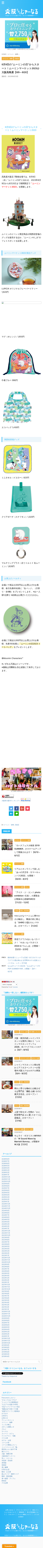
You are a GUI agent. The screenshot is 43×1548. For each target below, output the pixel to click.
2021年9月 (5, 1291)
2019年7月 (5, 1350)
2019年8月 (5, 1347)
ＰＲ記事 (5, 1483)
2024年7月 (5, 1215)
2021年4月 (5, 1302)
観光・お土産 (6, 1472)
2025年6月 (5, 1190)
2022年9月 (5, 1264)
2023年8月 (5, 1240)
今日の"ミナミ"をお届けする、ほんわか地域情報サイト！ (21, 1535)
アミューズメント (8, 1420)
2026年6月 (5, 1163)
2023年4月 (5, 1249)
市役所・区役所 (7, 1460)
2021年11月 (6, 1287)
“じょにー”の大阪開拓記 (10, 1402)
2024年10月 (6, 1208)
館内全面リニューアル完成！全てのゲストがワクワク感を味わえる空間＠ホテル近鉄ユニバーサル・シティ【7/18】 (24, 960)
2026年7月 (5, 1161)
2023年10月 (6, 1235)
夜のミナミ (5, 1451)
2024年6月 (5, 1217)
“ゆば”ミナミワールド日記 (11, 1407)
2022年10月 (6, 1262)
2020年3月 (5, 1332)
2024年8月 (5, 1213)
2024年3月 (5, 1224)
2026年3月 (5, 1170)
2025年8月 (5, 1186)
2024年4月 (5, 1222)
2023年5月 (5, 1246)
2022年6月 (5, 1271)
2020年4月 (5, 1329)
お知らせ (5, 1418)
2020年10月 (6, 1316)
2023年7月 (5, 1242)
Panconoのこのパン (9, 1398)
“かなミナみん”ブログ (9, 1400)
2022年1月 (5, 1282)
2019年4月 (5, 1356)
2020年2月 (5, 1334)
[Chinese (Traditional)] (5, 982)
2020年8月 (5, 1320)
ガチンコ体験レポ (8, 1427)
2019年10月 (6, 1343)
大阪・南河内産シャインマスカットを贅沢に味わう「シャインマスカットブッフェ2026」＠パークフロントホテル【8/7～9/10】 (27, 1044)
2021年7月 (5, 1296)
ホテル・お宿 (6, 1440)
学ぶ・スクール (7, 1458)
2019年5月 (5, 1354)
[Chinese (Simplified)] (3, 982)
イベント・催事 (9, 825)
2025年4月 (5, 1195)
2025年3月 (5, 1197)
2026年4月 (5, 1168)
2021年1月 (5, 1309)
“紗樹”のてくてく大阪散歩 (11, 1411)
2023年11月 (6, 1233)
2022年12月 (6, 1258)
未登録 (4, 1463)
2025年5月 (5, 1192)
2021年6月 (5, 1298)
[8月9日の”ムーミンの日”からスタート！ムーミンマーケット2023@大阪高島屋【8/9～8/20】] (11, 813)
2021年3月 (5, 1305)
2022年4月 (5, 1275)
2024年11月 (6, 1206)
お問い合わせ (9, 1510)
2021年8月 (5, 1293)
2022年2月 (5, 1280)
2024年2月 (5, 1226)
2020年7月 (5, 1323)
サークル (5, 1431)
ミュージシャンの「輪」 (10, 1447)
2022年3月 (5, 1278)
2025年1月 (5, 1201)
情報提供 (21, 1512)
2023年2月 (5, 1253)
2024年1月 (5, 1228)
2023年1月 (5, 1255)
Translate (15, 987)
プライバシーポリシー (22, 1510)
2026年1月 (5, 1175)
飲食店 (4, 1481)
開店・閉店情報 (7, 1476)
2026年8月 (5, 1159)
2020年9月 (5, 1318)
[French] (9, 982)
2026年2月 (5, 1172)
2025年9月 (5, 1184)
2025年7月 (5, 1188)
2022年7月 (5, 1269)
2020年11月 (6, 1314)
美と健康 (5, 1467)
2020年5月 (5, 1327)
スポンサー (11, 1514)
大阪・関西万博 (7, 1454)
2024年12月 (6, 1204)
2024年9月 (5, 1210)
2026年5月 (5, 1166)
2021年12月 (6, 1284)
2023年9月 (5, 1237)
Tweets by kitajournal (9, 1376)
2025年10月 (6, 1181)
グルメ (4, 1429)
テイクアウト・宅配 (9, 1436)
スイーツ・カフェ (8, 1434)
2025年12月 (6, 1177)
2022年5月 (5, 1273)
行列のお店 (5, 1469)
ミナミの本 (5, 1442)
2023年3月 (5, 1251)
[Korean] (14, 982)
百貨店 (17, 825)
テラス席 (5, 1438)
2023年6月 (5, 1244)
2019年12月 (6, 1338)
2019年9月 (5, 1345)
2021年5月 (5, 1300)
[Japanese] (11, 982)
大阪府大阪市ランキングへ (11, 801)
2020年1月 (5, 1336)
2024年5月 (5, 1219)
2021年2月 (5, 1307)
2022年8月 (5, 1267)
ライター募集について (24, 1514)
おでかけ (5, 1413)
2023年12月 (6, 1231)
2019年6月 (5, 1352)
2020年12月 (6, 1311)
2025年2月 (5, 1199)
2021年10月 (6, 1289)
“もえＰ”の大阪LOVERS (10, 1404)
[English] (7, 982)
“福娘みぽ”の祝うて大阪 (10, 1409)
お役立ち (5, 1416)
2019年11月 (6, 1341)
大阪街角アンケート (9, 1456)
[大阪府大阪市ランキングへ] (8, 797)
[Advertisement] (21, 100)
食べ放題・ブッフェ (9, 1478)
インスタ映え (6, 1425)
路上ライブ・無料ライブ (10, 1474)
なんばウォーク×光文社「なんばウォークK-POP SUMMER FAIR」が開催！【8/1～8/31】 (24, 969)
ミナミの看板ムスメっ (9, 1445)
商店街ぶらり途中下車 (9, 1449)
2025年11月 (6, 1179)
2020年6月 (5, 1325)
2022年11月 (6, 1260)
